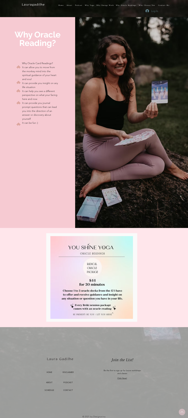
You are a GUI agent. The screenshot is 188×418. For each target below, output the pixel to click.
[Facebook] (178, 205)
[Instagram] (178, 211)
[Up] (182, 412)
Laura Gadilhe (60, 359)
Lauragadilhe (33, 4)
